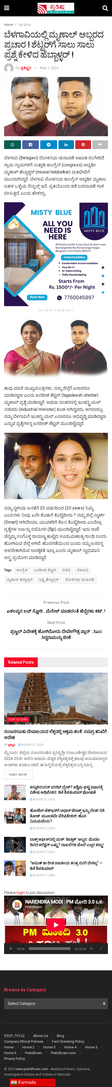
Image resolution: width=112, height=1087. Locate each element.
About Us (40, 1036)
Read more (21, 775)
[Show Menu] (6, 8)
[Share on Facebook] (30, 144)
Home (8, 25)
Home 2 (28, 1047)
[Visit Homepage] (56, 8)
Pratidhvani (33, 1053)
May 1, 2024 (49, 68)
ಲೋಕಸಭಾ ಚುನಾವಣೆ (79, 580)
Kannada (26, 1082)
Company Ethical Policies (23, 1041)
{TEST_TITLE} (14, 1036)
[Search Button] (105, 8)
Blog (60, 1036)
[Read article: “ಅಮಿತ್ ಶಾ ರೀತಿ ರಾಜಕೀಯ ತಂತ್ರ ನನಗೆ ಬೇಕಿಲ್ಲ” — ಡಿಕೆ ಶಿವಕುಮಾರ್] (15, 868)
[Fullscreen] (101, 948)
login (21, 892)
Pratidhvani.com (63, 1053)
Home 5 (91, 1047)
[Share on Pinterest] (83, 144)
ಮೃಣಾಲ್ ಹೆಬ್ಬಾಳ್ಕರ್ (20, 580)
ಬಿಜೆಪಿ (67, 570)
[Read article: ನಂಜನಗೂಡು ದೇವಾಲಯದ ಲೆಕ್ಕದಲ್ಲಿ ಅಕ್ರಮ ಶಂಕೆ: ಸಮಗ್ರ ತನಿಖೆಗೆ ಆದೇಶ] (56, 699)
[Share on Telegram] (48, 144)
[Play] (11, 948)
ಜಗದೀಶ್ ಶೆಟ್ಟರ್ (45, 570)
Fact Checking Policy (68, 1041)
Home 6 (10, 1053)
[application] (56, 925)
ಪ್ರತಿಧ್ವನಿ (25, 68)
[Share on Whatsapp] (12, 144)
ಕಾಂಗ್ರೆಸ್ (22, 570)
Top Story (24, 25)
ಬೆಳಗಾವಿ (82, 570)
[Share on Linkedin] (66, 144)
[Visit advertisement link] (56, 254)
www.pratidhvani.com (32, 1069)
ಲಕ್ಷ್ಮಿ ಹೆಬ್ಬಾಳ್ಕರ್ (49, 580)
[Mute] (91, 948)
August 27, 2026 (32, 744)
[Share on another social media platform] (100, 144)
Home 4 (70, 1047)
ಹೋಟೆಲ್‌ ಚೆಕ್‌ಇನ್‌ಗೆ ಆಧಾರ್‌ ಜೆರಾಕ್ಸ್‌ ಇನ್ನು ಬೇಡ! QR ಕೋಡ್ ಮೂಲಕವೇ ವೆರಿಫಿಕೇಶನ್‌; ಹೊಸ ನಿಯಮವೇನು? (67, 815)
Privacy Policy (14, 1059)
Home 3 (49, 1047)
